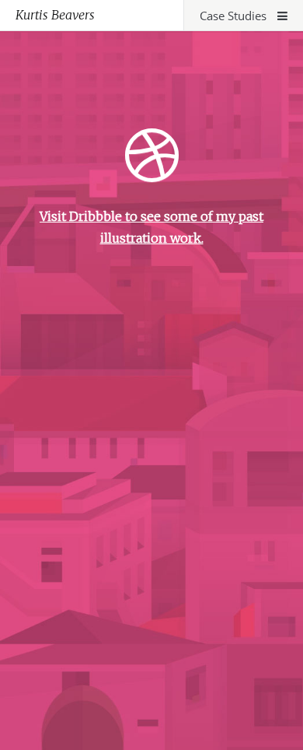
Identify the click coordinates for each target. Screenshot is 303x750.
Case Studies (235, 15)
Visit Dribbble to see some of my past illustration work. (151, 227)
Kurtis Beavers (55, 15)
